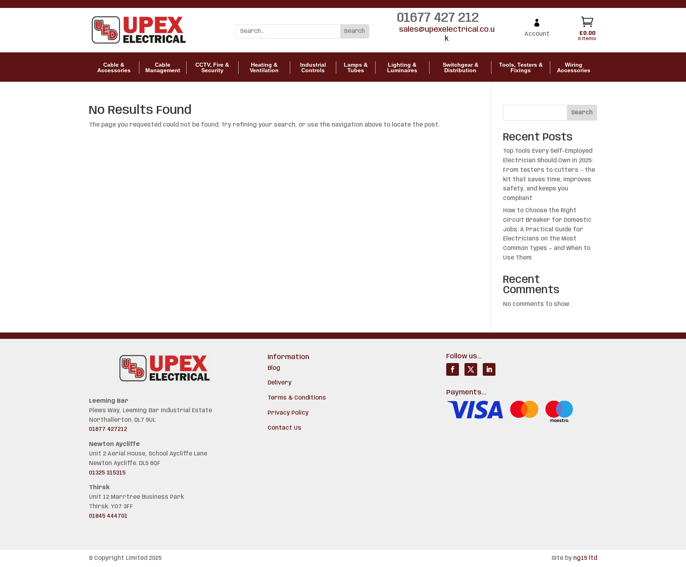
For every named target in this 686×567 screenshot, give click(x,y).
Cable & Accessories (114, 67)
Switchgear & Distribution (460, 67)
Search (582, 112)
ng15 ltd (585, 558)
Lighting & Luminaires (402, 67)
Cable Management (162, 67)
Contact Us (284, 428)
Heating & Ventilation (264, 67)
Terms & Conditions (297, 398)
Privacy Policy (288, 413)
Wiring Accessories (573, 67)
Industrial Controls (313, 67)
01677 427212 (108, 429)
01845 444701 (108, 516)
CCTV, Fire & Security (212, 67)
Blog (274, 368)
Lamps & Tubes (356, 67)
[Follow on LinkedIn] (489, 369)
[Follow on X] (470, 369)
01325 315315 (107, 473)
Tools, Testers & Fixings (521, 67)
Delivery (279, 383)
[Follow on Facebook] (452, 369)
